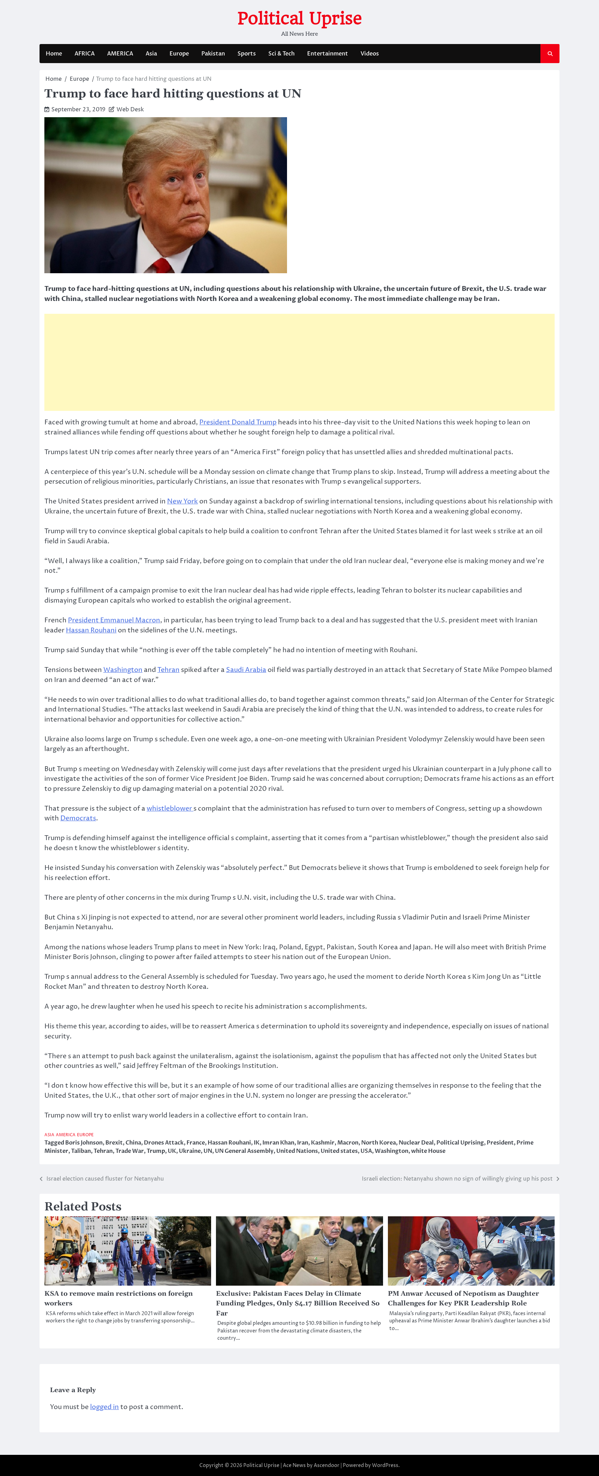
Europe (179, 54)
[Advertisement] (299, 362)
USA (366, 1151)
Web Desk (130, 109)
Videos (370, 54)
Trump (156, 1151)
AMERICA (120, 54)
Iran (302, 1143)
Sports (246, 54)
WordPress (385, 1465)
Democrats (78, 818)
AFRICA (85, 54)
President (500, 1143)
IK (257, 1143)
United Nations (297, 1151)
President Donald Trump (238, 422)
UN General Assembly (244, 1151)
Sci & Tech (281, 54)
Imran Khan (278, 1143)
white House (428, 1151)
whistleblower (170, 808)
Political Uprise (299, 18)
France (195, 1143)
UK (172, 1151)
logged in (104, 1407)
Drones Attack (164, 1143)
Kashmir (323, 1143)
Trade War (129, 1151)
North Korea (378, 1143)
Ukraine (190, 1151)
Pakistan (213, 54)
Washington (122, 669)
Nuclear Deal (416, 1143)
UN (207, 1151)
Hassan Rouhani (91, 630)
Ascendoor (326, 1465)
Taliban (81, 1151)
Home (54, 54)
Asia (151, 54)
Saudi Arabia (246, 669)
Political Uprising (460, 1143)
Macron (347, 1143)
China (133, 1143)
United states (339, 1151)
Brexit (114, 1143)
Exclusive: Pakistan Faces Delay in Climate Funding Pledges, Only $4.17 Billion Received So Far (298, 1303)
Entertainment (327, 54)
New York (182, 501)
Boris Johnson (84, 1143)
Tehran (168, 669)
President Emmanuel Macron (114, 620)
